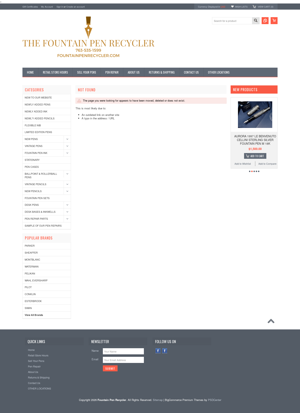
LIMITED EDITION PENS (38, 132)
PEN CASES (32, 166)
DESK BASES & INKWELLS (40, 211)
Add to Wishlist (242, 163)
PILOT (28, 287)
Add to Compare (267, 163)
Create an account (75, 6)
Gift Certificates (30, 6)
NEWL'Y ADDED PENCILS (39, 118)
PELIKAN (30, 273)
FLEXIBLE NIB (33, 125)
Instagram (164, 350)
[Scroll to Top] (272, 322)
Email (95, 359)
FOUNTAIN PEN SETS (37, 198)
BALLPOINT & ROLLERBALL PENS (41, 175)
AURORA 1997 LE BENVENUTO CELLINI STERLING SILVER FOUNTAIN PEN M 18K (255, 140)
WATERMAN (32, 266)
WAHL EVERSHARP (36, 280)
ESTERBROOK (33, 301)
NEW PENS (31, 139)
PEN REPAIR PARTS (36, 218)
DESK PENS (32, 204)
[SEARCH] (255, 21)
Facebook (158, 350)
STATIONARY (32, 159)
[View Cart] (274, 20)
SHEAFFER (31, 252)
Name (95, 351)
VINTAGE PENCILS (35, 184)
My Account (47, 6)
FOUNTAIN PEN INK (36, 152)
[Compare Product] (265, 20)
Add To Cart (257, 156)
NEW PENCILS (33, 191)
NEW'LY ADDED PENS (37, 104)
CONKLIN (30, 294)
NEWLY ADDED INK (36, 111)
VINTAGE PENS (33, 146)
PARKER (30, 245)
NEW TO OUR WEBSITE (38, 97)
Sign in (60, 6)
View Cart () (265, 6)
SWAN (28, 308)
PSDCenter (214, 400)
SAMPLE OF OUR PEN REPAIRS (43, 225)
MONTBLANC (32, 259)
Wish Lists (241, 6)
